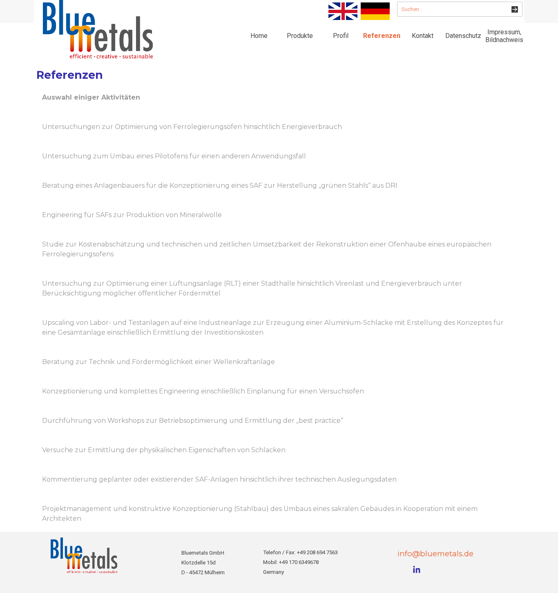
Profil (340, 36)
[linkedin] (416, 569)
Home (259, 36)
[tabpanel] (279, 308)
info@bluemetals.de (435, 553)
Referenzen (381, 36)
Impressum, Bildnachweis (504, 36)
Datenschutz (463, 36)
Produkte (300, 36)
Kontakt (422, 36)
